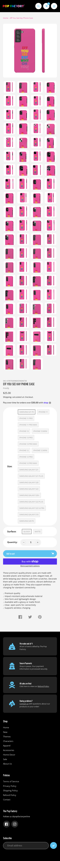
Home (5, 18)
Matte (37, 531)
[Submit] (53, 845)
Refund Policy (43, 686)
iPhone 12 (24, 450)
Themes (7, 736)
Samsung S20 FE (26, 521)
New (5, 732)
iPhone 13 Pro (26, 437)
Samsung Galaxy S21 (28, 469)
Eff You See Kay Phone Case (21, 18)
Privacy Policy (9, 786)
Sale (5, 759)
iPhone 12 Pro (26, 457)
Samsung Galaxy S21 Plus (31, 476)
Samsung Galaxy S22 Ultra (31, 508)
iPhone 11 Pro (26, 418)
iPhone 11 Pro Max (28, 424)
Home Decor (9, 754)
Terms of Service (11, 781)
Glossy (26, 531)
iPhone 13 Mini (40, 431)
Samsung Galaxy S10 (28, 514)
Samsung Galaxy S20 (28, 482)
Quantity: (12, 542)
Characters (8, 741)
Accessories (8, 750)
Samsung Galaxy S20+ (29, 495)
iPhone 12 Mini (40, 450)
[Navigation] (54, 6)
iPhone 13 (24, 431)
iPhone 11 (43, 412)
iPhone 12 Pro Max (28, 463)
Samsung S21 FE (26, 412)
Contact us (24, 703)
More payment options (30, 566)
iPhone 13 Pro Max (28, 444)
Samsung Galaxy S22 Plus (31, 501)
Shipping (7, 397)
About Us (7, 763)
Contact (6, 799)
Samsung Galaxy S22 (28, 489)
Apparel (6, 745)
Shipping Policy (10, 790)
